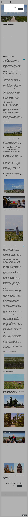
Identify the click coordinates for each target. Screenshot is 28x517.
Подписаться (24, 515)
